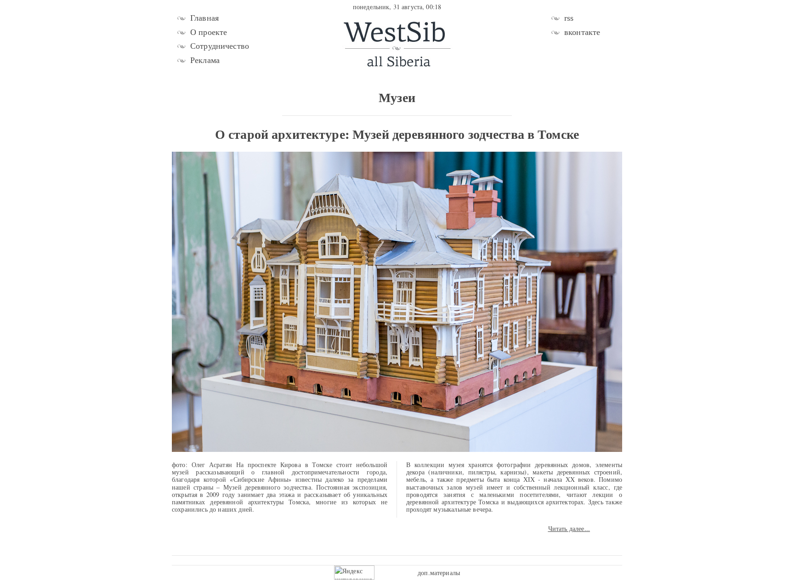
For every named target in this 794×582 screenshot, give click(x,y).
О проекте (208, 32)
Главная (204, 18)
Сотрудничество (219, 46)
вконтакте (582, 32)
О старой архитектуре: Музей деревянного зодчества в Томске (397, 134)
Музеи (397, 97)
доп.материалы (439, 572)
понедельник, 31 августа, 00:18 (397, 6)
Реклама (205, 60)
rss (568, 18)
